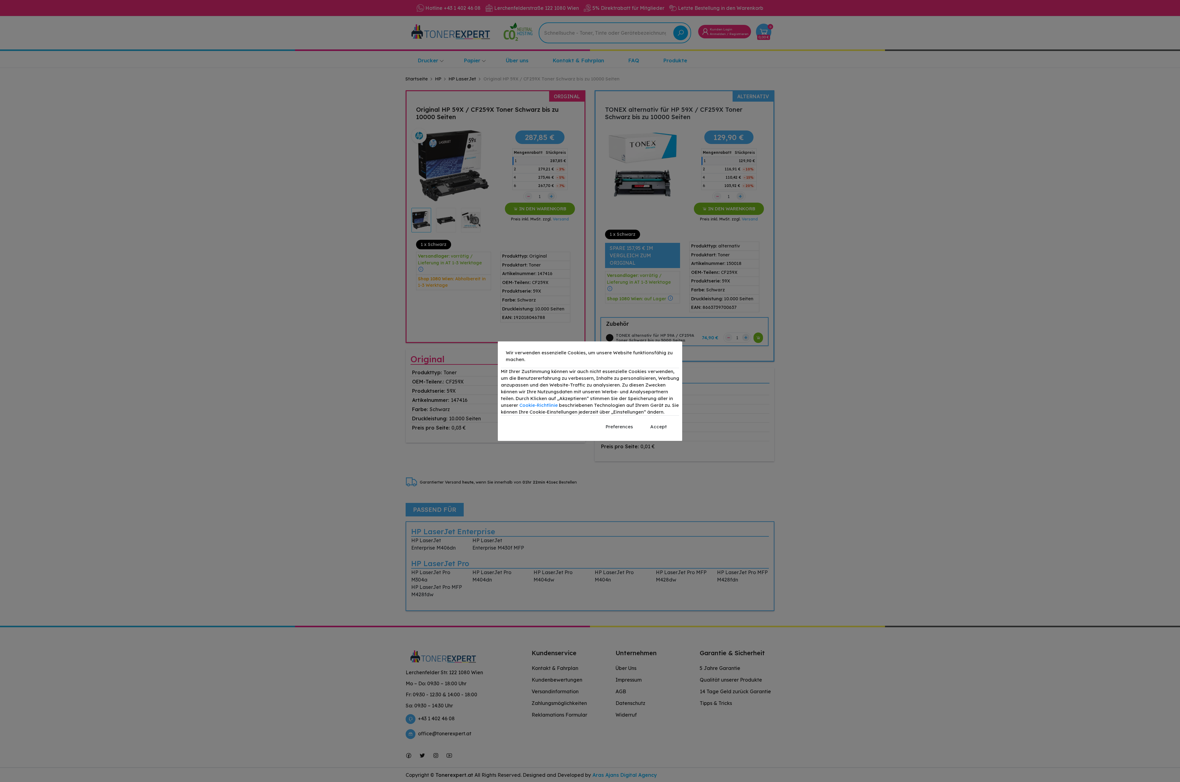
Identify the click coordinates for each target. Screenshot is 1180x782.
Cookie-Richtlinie (538, 405)
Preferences (619, 427)
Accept (658, 427)
